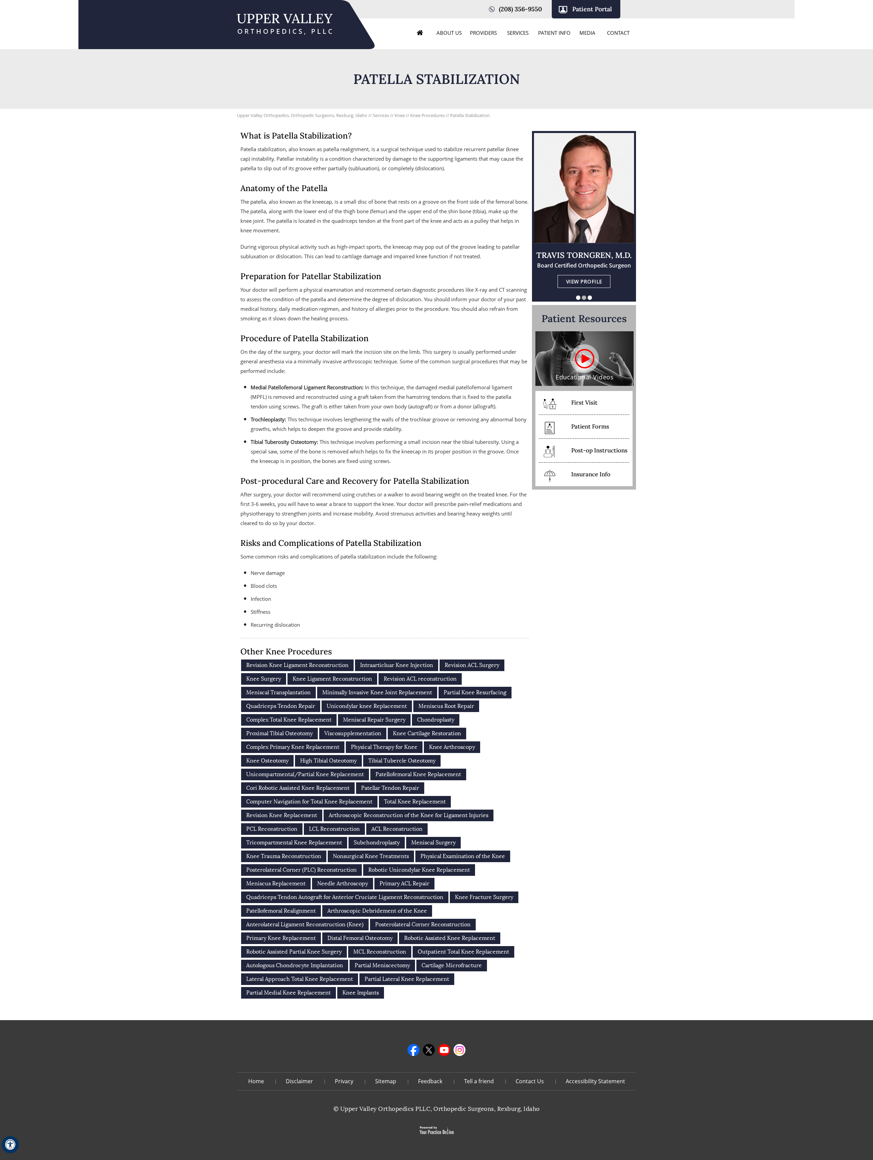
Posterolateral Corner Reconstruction (423, 924)
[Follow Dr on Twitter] (429, 1050)
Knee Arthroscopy (452, 747)
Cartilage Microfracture (451, 965)
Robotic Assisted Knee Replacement (449, 938)
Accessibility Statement (595, 1081)
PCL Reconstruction (271, 829)
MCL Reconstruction (379, 951)
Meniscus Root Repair (446, 706)
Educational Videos (584, 377)
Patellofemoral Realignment (281, 911)
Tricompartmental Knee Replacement (294, 842)
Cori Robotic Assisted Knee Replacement (298, 788)
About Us (449, 32)
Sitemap (385, 1081)
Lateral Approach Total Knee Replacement (299, 979)
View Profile (584, 281)
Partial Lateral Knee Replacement (407, 979)
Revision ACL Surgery (472, 665)
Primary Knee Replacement (281, 938)
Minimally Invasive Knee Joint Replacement (377, 692)
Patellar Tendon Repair (390, 788)
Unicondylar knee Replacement (367, 706)
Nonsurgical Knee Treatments (371, 856)
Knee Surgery (263, 679)
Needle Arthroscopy (342, 883)
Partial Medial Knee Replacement (288, 992)
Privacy (344, 1081)
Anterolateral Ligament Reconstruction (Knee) (305, 924)
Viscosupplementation (352, 733)
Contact (618, 32)
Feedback (430, 1081)
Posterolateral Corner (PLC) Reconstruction (301, 870)
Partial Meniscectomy (382, 965)
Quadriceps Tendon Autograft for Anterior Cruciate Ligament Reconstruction (344, 897)
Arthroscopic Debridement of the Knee (377, 911)
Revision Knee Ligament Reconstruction (297, 665)
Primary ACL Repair (404, 883)
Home (420, 33)
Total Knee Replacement (415, 801)
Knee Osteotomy (267, 760)
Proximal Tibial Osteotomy (279, 733)
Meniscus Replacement (276, 883)
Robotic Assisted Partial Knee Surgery (294, 951)
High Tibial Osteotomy (328, 760)
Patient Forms (590, 426)
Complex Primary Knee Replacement (292, 747)
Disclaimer (299, 1081)
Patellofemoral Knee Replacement (418, 774)
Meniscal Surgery (433, 842)
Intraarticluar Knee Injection (396, 665)
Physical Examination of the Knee (462, 856)
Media (587, 32)
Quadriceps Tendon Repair (280, 706)
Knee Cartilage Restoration (427, 733)
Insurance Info (590, 474)
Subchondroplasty (377, 842)
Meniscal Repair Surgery (374, 719)
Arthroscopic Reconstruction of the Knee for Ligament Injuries (408, 815)
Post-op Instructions (599, 450)
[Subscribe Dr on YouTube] (444, 1050)
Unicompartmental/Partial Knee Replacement (305, 774)
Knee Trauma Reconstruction (283, 856)
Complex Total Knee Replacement (288, 719)
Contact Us (530, 1081)
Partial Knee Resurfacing (475, 692)
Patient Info (554, 32)
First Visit (584, 402)
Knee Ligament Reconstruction (332, 679)
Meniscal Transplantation (278, 692)
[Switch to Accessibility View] (10, 1144)
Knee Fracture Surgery (484, 897)
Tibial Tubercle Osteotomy (401, 760)
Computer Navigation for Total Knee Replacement (309, 801)
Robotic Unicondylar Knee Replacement (419, 870)
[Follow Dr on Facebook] (413, 1050)
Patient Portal (592, 9)
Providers (483, 32)
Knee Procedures (428, 115)
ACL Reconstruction (397, 829)
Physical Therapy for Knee (384, 747)
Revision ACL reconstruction (420, 679)
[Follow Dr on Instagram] (459, 1050)
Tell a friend (479, 1081)
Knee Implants (360, 992)
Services (518, 32)
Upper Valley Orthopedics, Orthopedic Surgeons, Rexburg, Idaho (302, 115)
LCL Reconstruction (334, 829)
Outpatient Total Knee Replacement (463, 951)
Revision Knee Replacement (281, 815)
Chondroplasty (435, 719)
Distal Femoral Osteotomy (360, 938)
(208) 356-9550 (520, 9)
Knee (400, 115)
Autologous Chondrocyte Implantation (294, 965)
